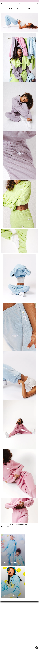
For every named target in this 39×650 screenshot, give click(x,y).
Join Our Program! (4, 619)
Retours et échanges (5, 624)
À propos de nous (23, 605)
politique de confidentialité (6, 627)
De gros (22, 613)
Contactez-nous (4, 618)
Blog (21, 606)
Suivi (2, 623)
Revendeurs (22, 611)
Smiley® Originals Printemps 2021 (9, 595)
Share (3, 528)
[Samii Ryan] (19, 4)
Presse (21, 609)
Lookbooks (22, 608)
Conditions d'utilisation (5, 626)
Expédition (3, 621)
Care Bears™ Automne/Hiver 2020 (9, 562)
